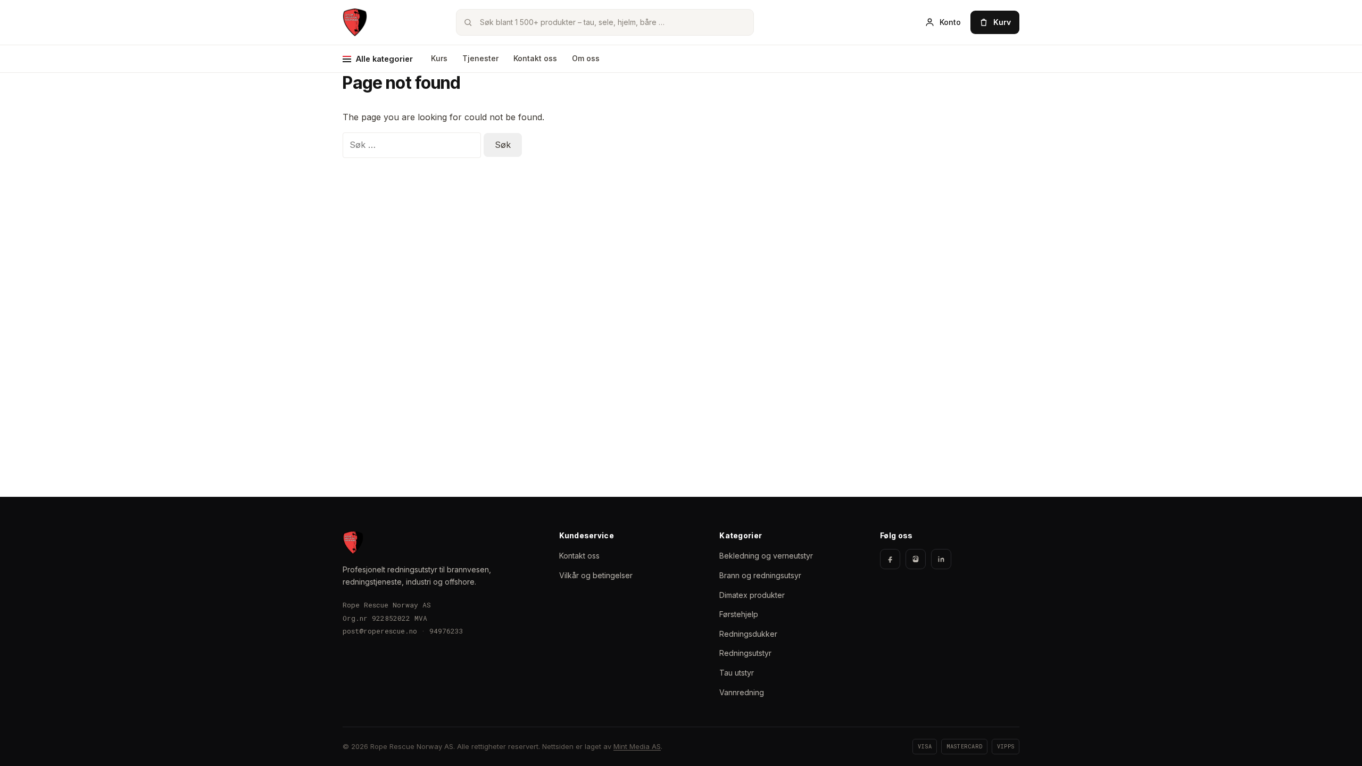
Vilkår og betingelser (596, 575)
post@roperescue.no (380, 631)
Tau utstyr (736, 672)
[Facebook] (890, 559)
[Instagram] (916, 559)
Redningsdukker (748, 633)
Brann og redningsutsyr (760, 575)
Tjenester (480, 58)
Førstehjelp (738, 614)
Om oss (586, 58)
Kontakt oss (535, 58)
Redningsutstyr (745, 652)
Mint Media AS (637, 746)
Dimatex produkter (752, 595)
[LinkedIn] (941, 559)
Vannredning (741, 692)
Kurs (439, 58)
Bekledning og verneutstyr (766, 555)
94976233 (446, 631)
